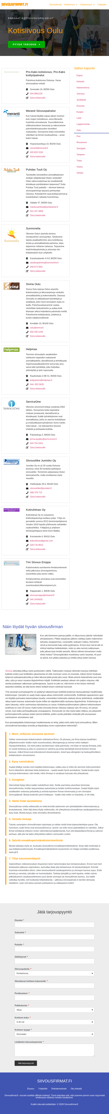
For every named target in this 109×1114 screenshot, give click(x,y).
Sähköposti (21, 957)
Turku (79, 161)
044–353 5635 (37, 384)
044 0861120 (36, 93)
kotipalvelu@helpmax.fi (41, 380)
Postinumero (21, 993)
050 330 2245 (36, 332)
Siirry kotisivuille (37, 98)
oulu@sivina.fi (36, 328)
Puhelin (19, 945)
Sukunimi (20, 932)
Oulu (79, 130)
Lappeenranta (83, 124)
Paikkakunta (21, 1005)
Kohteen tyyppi (23, 1030)
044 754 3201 (36, 443)
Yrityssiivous (86, 4)
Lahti (79, 118)
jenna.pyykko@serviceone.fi (43, 439)
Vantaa (80, 173)
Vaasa (80, 167)
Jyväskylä (81, 100)
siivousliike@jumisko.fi (41, 488)
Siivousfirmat (55, 4)
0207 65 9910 (36, 545)
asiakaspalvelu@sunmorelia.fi (44, 262)
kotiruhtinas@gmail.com (41, 541)
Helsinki (80, 81)
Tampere (81, 154)
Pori (78, 136)
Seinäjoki (81, 148)
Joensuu (81, 94)
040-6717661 (36, 267)
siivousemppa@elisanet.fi (42, 595)
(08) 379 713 (36, 492)
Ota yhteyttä (76, 1089)
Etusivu (30, 1089)
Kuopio (80, 112)
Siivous (8, 671)
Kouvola (80, 106)
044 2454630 (36, 599)
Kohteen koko (22, 1018)
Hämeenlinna (83, 87)
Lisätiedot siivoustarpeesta (28, 1042)
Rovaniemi (82, 142)
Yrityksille (101, 4)
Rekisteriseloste (59, 1089)
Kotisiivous (69, 4)
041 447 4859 (36, 211)
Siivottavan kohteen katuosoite (30, 981)
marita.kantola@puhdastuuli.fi (44, 207)
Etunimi (19, 920)
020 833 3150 (36, 152)
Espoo (80, 75)
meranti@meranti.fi (39, 148)
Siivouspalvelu (22, 969)
